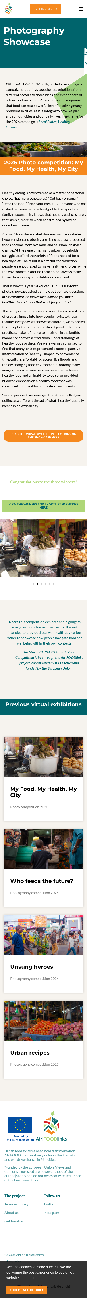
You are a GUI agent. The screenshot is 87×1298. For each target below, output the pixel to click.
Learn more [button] (30, 1278)
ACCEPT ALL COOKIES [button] (26, 1290)
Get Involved (14, 1221)
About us (11, 1212)
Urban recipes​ (30, 1052)
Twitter (49, 1204)
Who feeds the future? (41, 881)
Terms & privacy (16, 1204)
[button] (3, 548)
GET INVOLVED (46, 9)
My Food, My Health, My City (43, 792)
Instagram (51, 1212)
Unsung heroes (31, 967)
